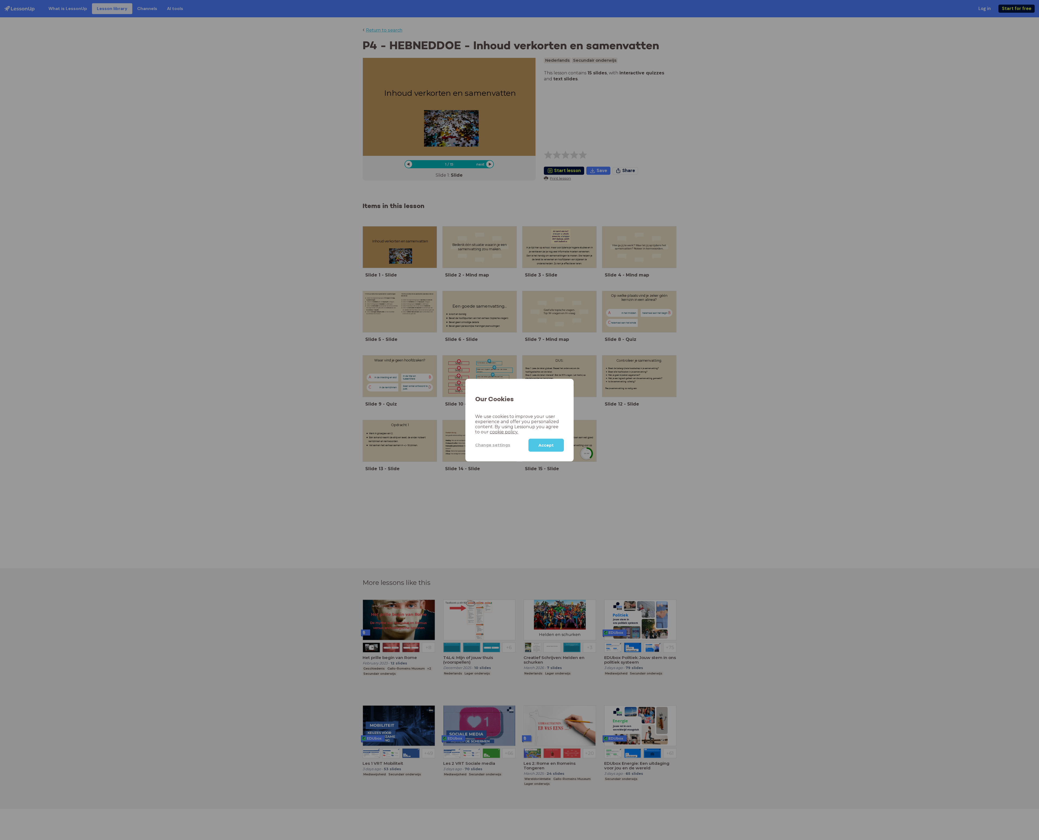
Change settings (492, 444)
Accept (546, 445)
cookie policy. (504, 431)
